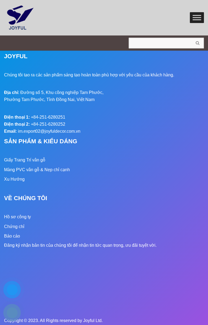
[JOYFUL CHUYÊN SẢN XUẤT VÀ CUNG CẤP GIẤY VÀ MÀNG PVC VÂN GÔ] (20, 18)
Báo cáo (12, 236)
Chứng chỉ (14, 226)
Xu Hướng (14, 179)
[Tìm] (198, 43)
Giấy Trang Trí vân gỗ (24, 160)
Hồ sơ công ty (17, 216)
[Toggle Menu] (197, 17)
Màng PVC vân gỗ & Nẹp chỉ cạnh (37, 169)
